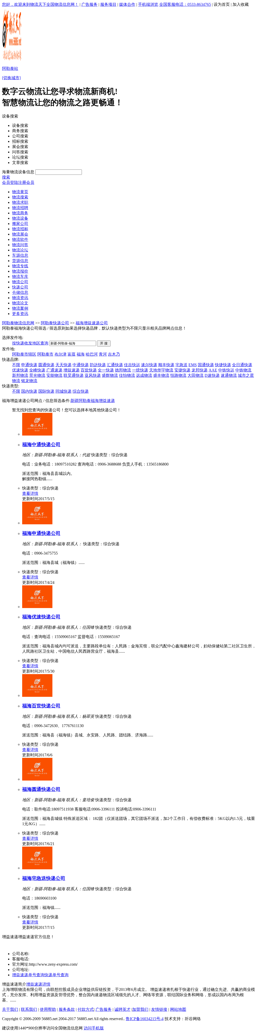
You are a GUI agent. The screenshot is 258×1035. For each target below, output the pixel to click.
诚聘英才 (122, 1009)
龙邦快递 (199, 370)
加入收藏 (241, 4)
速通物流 (229, 375)
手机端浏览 (148, 4)
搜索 (6, 177)
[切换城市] (11, 78)
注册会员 (26, 182)
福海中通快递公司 (41, 444)
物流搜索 (20, 197)
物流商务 (20, 213)
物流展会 (20, 234)
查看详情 (30, 493)
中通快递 (81, 365)
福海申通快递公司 (41, 533)
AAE (213, 370)
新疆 (75, 400)
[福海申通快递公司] (37, 523)
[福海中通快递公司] (37, 434)
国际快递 (46, 391)
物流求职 (20, 202)
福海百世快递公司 (41, 705)
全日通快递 (242, 365)
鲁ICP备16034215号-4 (145, 1019)
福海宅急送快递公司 (43, 878)
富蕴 (72, 354)
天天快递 (63, 365)
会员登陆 (10, 182)
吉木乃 (114, 354)
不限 (16, 365)
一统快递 (140, 370)
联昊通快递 (73, 375)
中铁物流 (243, 370)
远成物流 (144, 375)
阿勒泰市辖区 (24, 354)
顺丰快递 (166, 365)
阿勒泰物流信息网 (18, 323)
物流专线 (20, 266)
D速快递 (212, 375)
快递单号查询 (56, 975)
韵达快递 (98, 365)
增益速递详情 (38, 984)
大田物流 (195, 375)
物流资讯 (20, 298)
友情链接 (159, 1009)
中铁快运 (226, 370)
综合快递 (81, 391)
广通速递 (54, 370)
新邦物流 (20, 375)
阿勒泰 (85, 400)
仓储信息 (20, 292)
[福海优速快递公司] (37, 607)
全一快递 (106, 370)
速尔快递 (149, 365)
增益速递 (71, 370)
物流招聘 (20, 208)
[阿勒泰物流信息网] (12, 61)
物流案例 (20, 308)
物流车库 (20, 276)
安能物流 (54, 375)
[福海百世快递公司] (37, 695)
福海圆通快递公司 (41, 789)
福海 (81, 354)
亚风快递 (93, 375)
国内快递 (29, 391)
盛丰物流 (161, 375)
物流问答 (20, 245)
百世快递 (89, 370)
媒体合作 (127, 4)
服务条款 (67, 1009)
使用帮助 (48, 1009)
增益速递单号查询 (28, 975)
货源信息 (20, 260)
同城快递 (63, 391)
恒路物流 (178, 375)
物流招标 (20, 229)
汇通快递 (115, 365)
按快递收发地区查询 (30, 343)
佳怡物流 (127, 375)
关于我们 (10, 1009)
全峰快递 (37, 370)
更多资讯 (20, 313)
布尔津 (60, 354)
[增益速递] (7, 946)
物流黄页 (20, 192)
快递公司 (20, 287)
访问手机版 (94, 1028)
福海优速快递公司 (41, 616)
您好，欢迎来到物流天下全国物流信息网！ (40, 4)
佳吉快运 (132, 365)
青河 (103, 354)
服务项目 (108, 4)
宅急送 (181, 365)
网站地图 (178, 1009)
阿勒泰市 (45, 354)
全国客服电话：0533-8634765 (185, 4)
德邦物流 (123, 370)
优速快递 (20, 370)
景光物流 (37, 375)
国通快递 (206, 365)
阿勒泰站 (10, 68)
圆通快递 (46, 365)
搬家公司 (20, 223)
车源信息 (20, 255)
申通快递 (29, 365)
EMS (192, 365)
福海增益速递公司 (92, 323)
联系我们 (29, 1009)
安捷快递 (182, 370)
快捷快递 (223, 365)
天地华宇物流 (161, 370)
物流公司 (20, 282)
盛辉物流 (110, 375)
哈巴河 (92, 354)
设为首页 (222, 4)
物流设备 (20, 218)
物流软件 (20, 239)
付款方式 (86, 1009)
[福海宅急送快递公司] (37, 868)
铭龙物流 (29, 381)
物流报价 (20, 271)
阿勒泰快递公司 (55, 323)
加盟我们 (140, 1009)
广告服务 (89, 4)
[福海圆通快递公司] (37, 779)
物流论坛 (20, 250)
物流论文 (20, 303)
